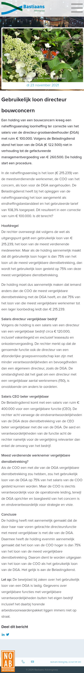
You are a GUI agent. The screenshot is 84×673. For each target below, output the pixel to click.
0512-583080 (24, 662)
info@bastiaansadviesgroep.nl (33, 662)
